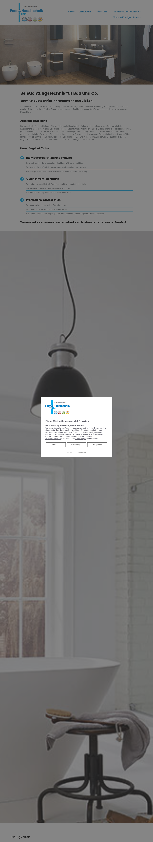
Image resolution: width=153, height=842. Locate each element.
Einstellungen (76, 444)
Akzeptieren (97, 444)
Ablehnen (55, 444)
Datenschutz (70, 452)
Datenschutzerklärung (53, 438)
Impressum (82, 452)
